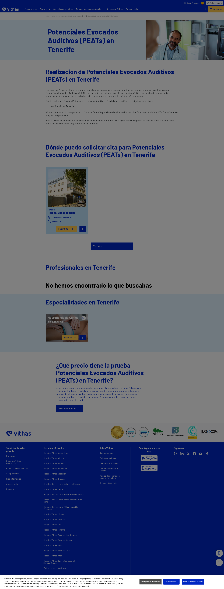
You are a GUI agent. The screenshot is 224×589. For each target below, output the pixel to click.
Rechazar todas (171, 582)
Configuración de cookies (150, 582)
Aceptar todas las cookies (192, 582)
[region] (112, 582)
